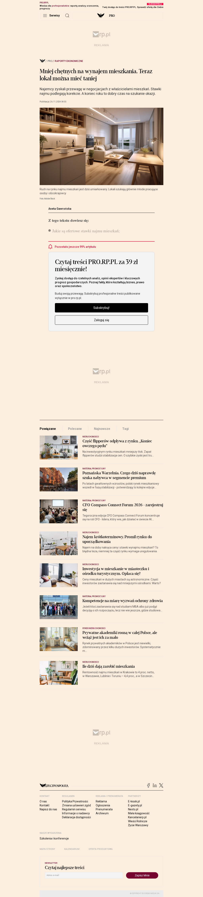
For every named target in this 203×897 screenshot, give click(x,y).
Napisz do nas (48, 809)
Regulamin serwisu (74, 809)
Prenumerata (104, 809)
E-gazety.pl (135, 805)
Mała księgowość (138, 813)
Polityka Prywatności (75, 801)
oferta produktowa (101, 849)
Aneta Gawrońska (59, 208)
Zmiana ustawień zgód (76, 805)
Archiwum (102, 813)
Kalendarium (71, 849)
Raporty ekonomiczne (69, 61)
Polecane (75, 429)
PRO (112, 16)
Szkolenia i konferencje (54, 838)
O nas (43, 801)
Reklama (101, 801)
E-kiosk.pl (134, 801)
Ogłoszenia (103, 805)
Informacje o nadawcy (76, 813)
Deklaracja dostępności (76, 817)
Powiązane (48, 429)
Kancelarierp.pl (137, 817)
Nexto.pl (133, 809)
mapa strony (47, 849)
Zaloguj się (101, 320)
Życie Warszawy (138, 825)
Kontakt (44, 805)
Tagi (125, 429)
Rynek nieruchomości (93, 628)
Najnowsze (102, 429)
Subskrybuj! (101, 308)
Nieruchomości (90, 437)
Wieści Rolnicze (137, 821)
